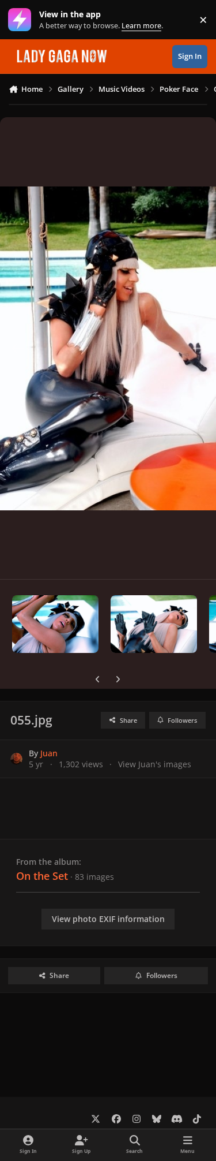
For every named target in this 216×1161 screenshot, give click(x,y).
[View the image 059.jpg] (55, 624)
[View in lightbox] (108, 348)
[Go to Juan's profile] (16, 759)
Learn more (22, 19)
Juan (49, 753)
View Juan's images (154, 764)
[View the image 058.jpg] (154, 624)
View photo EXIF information (108, 918)
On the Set (42, 876)
